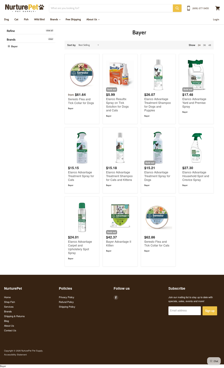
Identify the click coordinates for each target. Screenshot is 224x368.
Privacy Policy (66, 297)
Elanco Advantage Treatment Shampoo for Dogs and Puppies (157, 104)
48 (209, 45)
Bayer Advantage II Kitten (118, 243)
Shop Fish (9, 302)
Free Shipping (73, 19)
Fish (26, 19)
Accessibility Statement (15, 354)
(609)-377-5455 (200, 8)
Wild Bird (39, 19)
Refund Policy (66, 302)
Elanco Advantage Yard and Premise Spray (194, 102)
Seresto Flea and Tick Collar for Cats (156, 243)
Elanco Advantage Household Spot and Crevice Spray (195, 176)
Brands (54, 19)
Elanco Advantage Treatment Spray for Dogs (157, 176)
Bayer (14, 46)
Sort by (71, 45)
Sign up (209, 311)
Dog (6, 19)
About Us (92, 19)
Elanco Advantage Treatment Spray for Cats (81, 176)
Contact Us (10, 330)
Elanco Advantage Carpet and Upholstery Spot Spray (80, 247)
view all (49, 30)
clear (51, 38)
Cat (16, 19)
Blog (6, 321)
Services (9, 306)
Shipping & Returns (14, 316)
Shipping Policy (67, 306)
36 (204, 45)
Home (7, 297)
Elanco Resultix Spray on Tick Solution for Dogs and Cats (117, 104)
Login (216, 19)
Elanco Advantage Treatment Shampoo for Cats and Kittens (119, 176)
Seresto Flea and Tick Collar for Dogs (81, 101)
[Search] (177, 8)
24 (199, 45)
